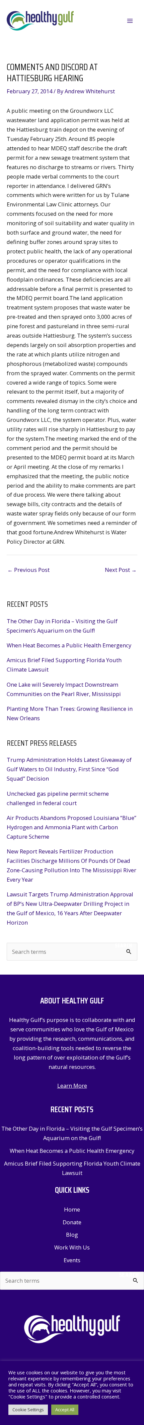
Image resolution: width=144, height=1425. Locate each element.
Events (72, 1260)
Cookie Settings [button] (28, 1410)
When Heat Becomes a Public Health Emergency (69, 645)
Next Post (121, 570)
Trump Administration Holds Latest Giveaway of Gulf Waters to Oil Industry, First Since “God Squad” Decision (69, 769)
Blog (72, 1234)
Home (72, 1209)
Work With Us (72, 1247)
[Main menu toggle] (129, 21)
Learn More (72, 1085)
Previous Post (28, 570)
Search (123, 945)
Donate (72, 1222)
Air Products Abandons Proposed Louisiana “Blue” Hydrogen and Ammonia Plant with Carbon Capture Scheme (71, 827)
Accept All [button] (64, 1410)
